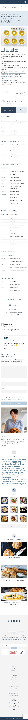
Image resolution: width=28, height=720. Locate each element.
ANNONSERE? (14, 672)
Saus (9, 477)
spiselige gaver (6, 481)
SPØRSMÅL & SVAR (14, 686)
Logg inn (20, 1)
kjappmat (11, 470)
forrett (4, 466)
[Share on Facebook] (11, 314)
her (13, 84)
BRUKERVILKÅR (14, 695)
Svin (24, 481)
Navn (3, 381)
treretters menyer (12, 483)
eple (3, 464)
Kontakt (14, 670)
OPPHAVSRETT (14, 688)
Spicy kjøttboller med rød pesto (11, 75)
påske (14, 474)
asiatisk (4, 459)
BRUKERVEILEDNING (14, 693)
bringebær (18, 459)
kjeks (17, 470)
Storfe (14, 481)
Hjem (2, 14)
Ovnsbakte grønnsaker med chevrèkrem (13, 73)
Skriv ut (15, 305)
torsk (3, 483)
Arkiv (14, 681)
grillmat (17, 466)
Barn (8, 459)
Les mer (3, 445)
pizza (3, 475)
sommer (16, 479)
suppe (19, 481)
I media (14, 684)
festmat (15, 464)
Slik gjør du (21, 110)
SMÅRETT (22, 95)
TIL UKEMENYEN (14, 526)
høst (12, 468)
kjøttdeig (23, 470)
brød (24, 460)
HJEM (14, 666)
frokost (10, 466)
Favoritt (8, 464)
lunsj (16, 473)
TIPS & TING (14, 679)
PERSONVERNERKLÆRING (14, 690)
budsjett (4, 462)
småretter (16, 14)
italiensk (18, 468)
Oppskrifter (8, 14)
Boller (12, 459)
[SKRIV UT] (16, 50)
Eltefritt (23, 461)
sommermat (24, 479)
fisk (22, 464)
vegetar (22, 483)
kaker (4, 470)
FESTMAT (22, 92)
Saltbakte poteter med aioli (9, 80)
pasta (20, 473)
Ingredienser (8, 110)
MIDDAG (22, 93)
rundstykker (20, 474)
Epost (3, 388)
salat (4, 477)
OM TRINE (14, 668)
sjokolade (15, 477)
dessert (16, 462)
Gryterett (6, 468)
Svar (2, 333)
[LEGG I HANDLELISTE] (12, 50)
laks (11, 473)
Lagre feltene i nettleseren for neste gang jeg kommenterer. (12, 398)
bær (9, 462)
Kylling (5, 473)
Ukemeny (14, 677)
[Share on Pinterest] (18, 314)
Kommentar (5, 365)
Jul (22, 468)
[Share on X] (14, 314)
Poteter (9, 475)
